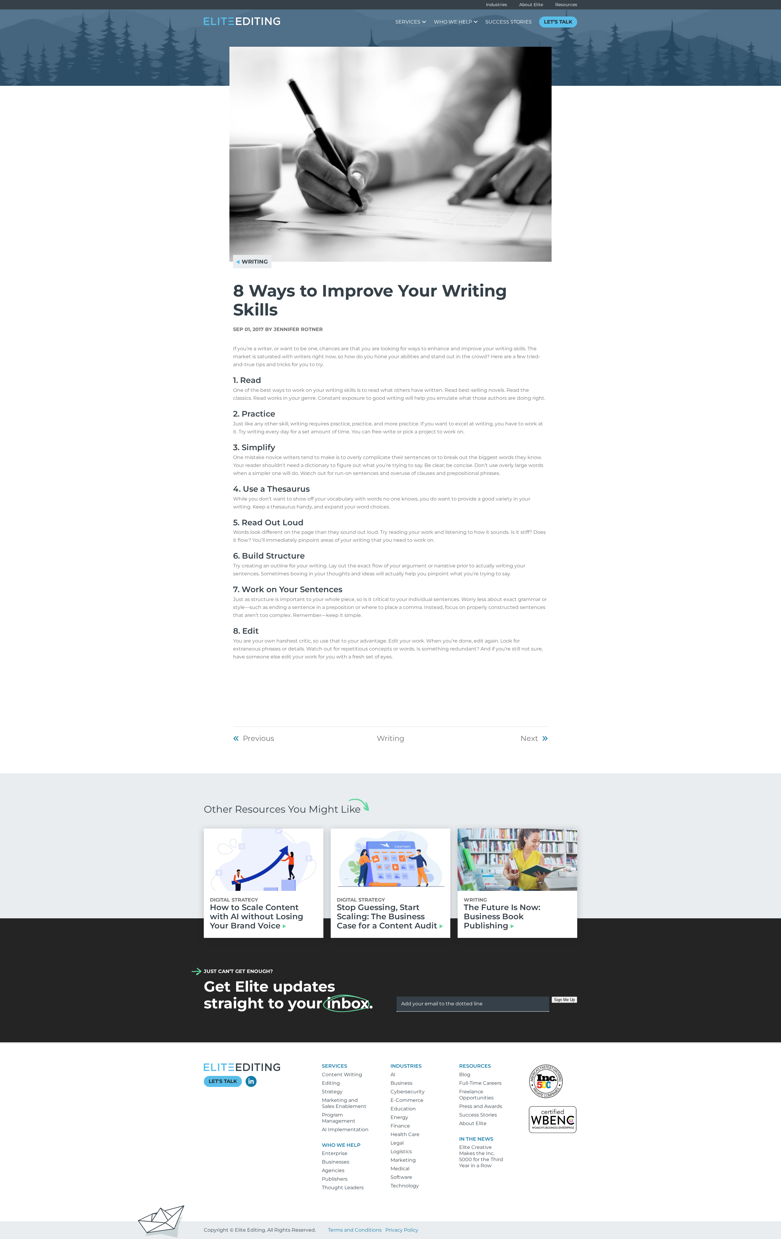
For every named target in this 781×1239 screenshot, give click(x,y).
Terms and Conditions (355, 1230)
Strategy (332, 1092)
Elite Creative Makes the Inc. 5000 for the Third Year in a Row (481, 1156)
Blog (464, 1074)
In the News (476, 1139)
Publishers (334, 1179)
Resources (566, 4)
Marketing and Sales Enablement (344, 1103)
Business (401, 1083)
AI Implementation (345, 1129)
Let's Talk (223, 1081)
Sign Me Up (564, 999)
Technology (404, 1186)
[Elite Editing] (242, 23)
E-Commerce (406, 1100)
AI (392, 1074)
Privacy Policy (401, 1230)
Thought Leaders (343, 1187)
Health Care (404, 1134)
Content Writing (342, 1074)
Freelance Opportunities (476, 1095)
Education (403, 1109)
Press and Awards (480, 1106)
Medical (399, 1169)
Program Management (338, 1118)
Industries (496, 4)
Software (401, 1177)
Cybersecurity (407, 1092)
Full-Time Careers (480, 1083)
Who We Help (341, 1145)
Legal (397, 1143)
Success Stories (478, 1115)
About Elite (531, 4)
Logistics (401, 1151)
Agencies (333, 1170)
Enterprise (334, 1153)
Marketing (403, 1160)
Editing (331, 1083)
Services (334, 1066)
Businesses (335, 1162)
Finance (400, 1126)
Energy (399, 1117)
